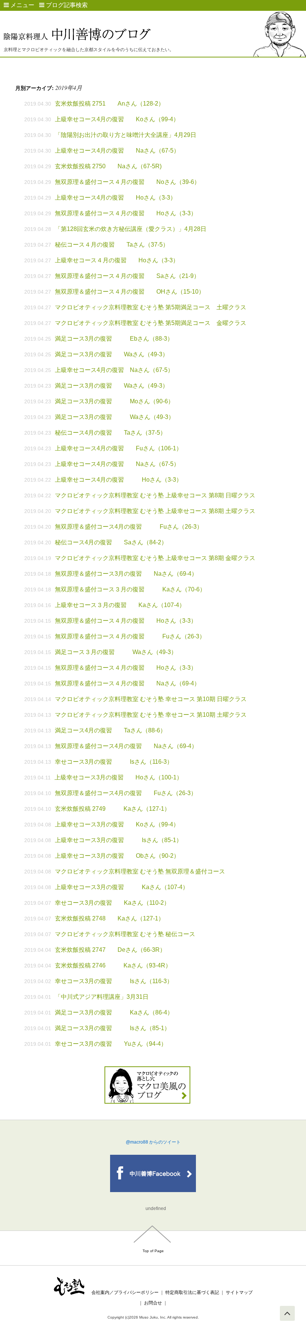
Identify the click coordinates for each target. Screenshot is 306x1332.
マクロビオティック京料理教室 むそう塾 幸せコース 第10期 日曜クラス (151, 699)
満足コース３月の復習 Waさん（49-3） (116, 652)
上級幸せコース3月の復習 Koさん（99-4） (117, 824)
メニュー (21, 5)
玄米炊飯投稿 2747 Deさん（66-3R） (110, 950)
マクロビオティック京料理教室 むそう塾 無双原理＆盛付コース (140, 871)
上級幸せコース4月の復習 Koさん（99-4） (117, 119)
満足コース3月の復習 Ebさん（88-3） (114, 338)
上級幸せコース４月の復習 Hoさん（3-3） (117, 260)
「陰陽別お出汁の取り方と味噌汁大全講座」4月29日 (125, 135)
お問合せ (153, 1303)
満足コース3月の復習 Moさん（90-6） (114, 401)
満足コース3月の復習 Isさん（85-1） (112, 1028)
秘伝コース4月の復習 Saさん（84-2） (111, 542)
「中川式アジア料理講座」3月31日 (102, 997)
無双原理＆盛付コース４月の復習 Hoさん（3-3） (126, 213)
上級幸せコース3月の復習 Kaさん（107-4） (121, 887)
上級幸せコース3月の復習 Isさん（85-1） (118, 840)
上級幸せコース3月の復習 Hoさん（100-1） (118, 777)
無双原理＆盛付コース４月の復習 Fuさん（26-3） (130, 636)
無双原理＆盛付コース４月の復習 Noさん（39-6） (127, 182)
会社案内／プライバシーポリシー (125, 1292)
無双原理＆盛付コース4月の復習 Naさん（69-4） (126, 746)
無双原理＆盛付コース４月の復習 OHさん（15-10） (129, 291)
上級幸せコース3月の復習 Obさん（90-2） (117, 856)
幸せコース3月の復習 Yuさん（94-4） (111, 1044)
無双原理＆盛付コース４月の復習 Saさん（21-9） (127, 276)
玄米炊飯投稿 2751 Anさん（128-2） (109, 103)
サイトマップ (239, 1292)
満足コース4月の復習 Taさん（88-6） (110, 730)
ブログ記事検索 (66, 5)
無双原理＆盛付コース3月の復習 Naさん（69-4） (126, 573)
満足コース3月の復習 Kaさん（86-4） (114, 1012)
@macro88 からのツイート (153, 1142)
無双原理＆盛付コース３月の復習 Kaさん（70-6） (130, 589)
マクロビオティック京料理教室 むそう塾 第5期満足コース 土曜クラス (150, 307)
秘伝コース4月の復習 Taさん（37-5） (110, 432)
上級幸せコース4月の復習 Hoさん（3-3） (115, 197)
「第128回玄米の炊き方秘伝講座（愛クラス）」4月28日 (130, 229)
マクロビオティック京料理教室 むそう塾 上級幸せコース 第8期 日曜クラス (155, 495)
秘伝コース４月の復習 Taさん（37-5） (112, 244)
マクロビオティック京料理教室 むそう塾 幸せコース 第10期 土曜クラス (151, 715)
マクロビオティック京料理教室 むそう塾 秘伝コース (125, 934)
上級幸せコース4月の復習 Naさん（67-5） (117, 150)
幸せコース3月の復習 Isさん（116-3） (114, 762)
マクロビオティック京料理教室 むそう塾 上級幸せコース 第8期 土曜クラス (155, 511)
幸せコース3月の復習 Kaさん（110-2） (112, 903)
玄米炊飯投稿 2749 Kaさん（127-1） (112, 809)
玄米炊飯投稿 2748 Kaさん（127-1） (109, 918)
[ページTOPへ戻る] (287, 1313)
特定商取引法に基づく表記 (192, 1292)
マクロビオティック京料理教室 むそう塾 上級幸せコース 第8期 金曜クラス (155, 558)
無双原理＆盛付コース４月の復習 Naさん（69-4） (127, 683)
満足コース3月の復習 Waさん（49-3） (111, 354)
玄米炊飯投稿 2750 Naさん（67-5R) (108, 166)
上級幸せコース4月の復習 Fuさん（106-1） (118, 448)
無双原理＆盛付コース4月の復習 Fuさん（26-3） (129, 526)
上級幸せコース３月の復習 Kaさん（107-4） (120, 605)
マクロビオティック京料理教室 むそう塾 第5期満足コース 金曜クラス (150, 323)
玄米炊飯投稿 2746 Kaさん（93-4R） (116, 965)
